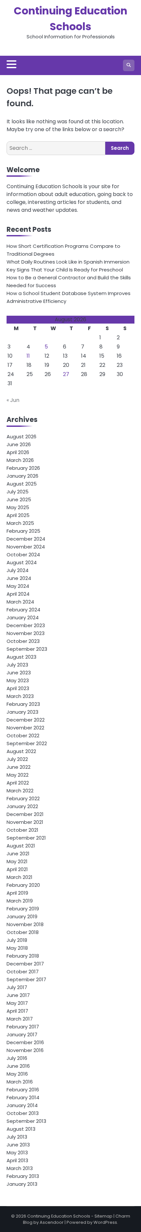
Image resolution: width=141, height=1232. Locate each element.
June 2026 (19, 444)
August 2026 (21, 436)
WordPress (105, 1222)
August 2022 (21, 751)
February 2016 (23, 1089)
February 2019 (23, 908)
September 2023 (27, 649)
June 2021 (18, 853)
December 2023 (26, 625)
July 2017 (17, 987)
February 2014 (23, 1097)
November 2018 (25, 924)
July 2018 (17, 940)
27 (66, 374)
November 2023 (26, 633)
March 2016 (20, 1081)
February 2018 (23, 955)
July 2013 (17, 1136)
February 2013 (23, 1176)
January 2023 (22, 711)
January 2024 (23, 617)
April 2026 (18, 452)
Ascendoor (52, 1222)
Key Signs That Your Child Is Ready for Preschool (65, 269)
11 (28, 356)
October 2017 (23, 971)
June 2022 (18, 767)
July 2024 (18, 570)
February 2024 (23, 609)
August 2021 (21, 845)
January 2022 (22, 806)
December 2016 (25, 1042)
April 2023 (18, 688)
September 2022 (27, 743)
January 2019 (22, 916)
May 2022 (18, 774)
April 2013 (17, 1160)
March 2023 (20, 696)
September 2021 (26, 837)
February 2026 (23, 468)
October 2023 (23, 641)
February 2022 (23, 798)
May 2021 (17, 861)
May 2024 (18, 586)
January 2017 (22, 1034)
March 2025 (20, 523)
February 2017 (23, 1026)
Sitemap (103, 1216)
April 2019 (17, 892)
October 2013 (23, 1113)
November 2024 (26, 546)
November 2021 (25, 822)
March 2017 (20, 1018)
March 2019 (20, 900)
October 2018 (23, 932)
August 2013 (21, 1128)
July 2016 (17, 1058)
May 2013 (17, 1152)
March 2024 (20, 601)
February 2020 (23, 885)
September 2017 (26, 979)
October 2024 (23, 554)
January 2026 (22, 475)
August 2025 (22, 483)
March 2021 (19, 877)
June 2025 (19, 499)
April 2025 (18, 515)
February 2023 (23, 704)
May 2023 (18, 680)
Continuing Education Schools (58, 1216)
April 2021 (17, 869)
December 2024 (26, 538)
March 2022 (20, 790)
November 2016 (25, 1050)
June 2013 (18, 1144)
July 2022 (17, 759)
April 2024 (18, 593)
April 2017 (17, 1010)
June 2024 (19, 578)
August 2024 (22, 562)
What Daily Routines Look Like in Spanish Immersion (68, 261)
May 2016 (17, 1073)
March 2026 (20, 460)
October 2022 (23, 735)
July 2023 (17, 664)
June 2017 (18, 995)
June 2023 (19, 672)
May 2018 (17, 947)
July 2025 (18, 491)
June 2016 (18, 1066)
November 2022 (25, 727)
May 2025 (18, 507)
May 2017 (17, 1003)
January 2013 (22, 1184)
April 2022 (18, 782)
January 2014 (22, 1105)
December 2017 (25, 963)
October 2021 (22, 829)
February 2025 (23, 530)
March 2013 (20, 1168)
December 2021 (25, 814)
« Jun (13, 400)
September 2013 (26, 1121)
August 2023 (21, 656)
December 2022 (26, 719)
